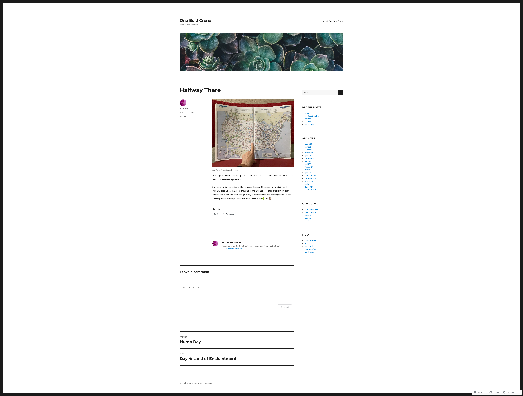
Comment (284, 307)
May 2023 (308, 170)
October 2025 (309, 153)
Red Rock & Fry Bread (312, 116)
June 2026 (308, 144)
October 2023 (309, 167)
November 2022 (310, 178)
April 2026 (308, 147)
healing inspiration (311, 209)
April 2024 (308, 164)
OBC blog (308, 215)
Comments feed (310, 249)
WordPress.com (310, 252)
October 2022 (309, 181)
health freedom (310, 212)
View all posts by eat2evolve (232, 249)
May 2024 (308, 161)
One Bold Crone (195, 20)
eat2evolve (184, 108)
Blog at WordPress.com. (203, 383)
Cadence (308, 121)
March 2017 (309, 187)
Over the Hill (309, 119)
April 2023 (308, 173)
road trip (183, 116)
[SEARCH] (340, 92)
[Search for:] (320, 92)
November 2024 (310, 158)
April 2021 (308, 184)
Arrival (307, 113)
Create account (310, 240)
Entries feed (309, 246)
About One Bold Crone (333, 21)
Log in (307, 243)
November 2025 (310, 150)
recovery (308, 218)
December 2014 (310, 190)
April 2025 (308, 155)
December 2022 (310, 175)
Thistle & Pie (309, 124)
